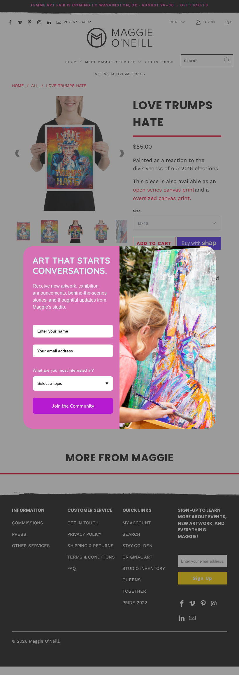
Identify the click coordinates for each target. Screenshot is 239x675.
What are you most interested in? (63, 370)
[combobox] (73, 383)
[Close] (209, 253)
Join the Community (73, 405)
